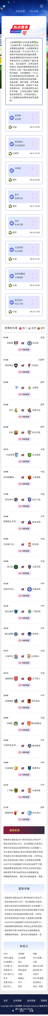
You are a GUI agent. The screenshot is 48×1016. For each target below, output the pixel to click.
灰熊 (20, 974)
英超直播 (20, 11)
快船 (35, 954)
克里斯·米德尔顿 (10, 970)
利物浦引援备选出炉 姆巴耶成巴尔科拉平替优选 (25, 840)
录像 (31, 1011)
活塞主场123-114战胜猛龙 (15, 982)
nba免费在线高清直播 (13, 962)
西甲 (15, 180)
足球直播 (17, 1001)
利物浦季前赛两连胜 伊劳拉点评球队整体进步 (24, 868)
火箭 (35, 962)
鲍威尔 (21, 978)
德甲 (42, 807)
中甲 (42, 516)
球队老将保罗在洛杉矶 (28, 970)
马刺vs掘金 (8, 958)
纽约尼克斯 (23, 966)
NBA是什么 (8, 974)
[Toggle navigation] (41, 6)
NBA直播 (33, 11)
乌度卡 (36, 974)
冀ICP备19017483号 (24, 1009)
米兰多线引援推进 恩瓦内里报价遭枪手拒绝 (23, 852)
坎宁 (20, 982)
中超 (15, 259)
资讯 (22, 1011)
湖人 (20, 962)
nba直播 (21, 958)
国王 (20, 986)
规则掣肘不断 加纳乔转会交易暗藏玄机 (21, 872)
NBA (5, 954)
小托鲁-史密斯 (9, 966)
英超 (15, 127)
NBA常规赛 (38, 978)
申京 (5, 978)
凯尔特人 (7, 986)
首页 (6, 1001)
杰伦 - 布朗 (38, 986)
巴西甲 (16, 153)
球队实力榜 (38, 966)
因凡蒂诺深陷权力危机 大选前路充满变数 (22, 860)
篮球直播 (31, 1001)
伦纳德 (21, 954)
